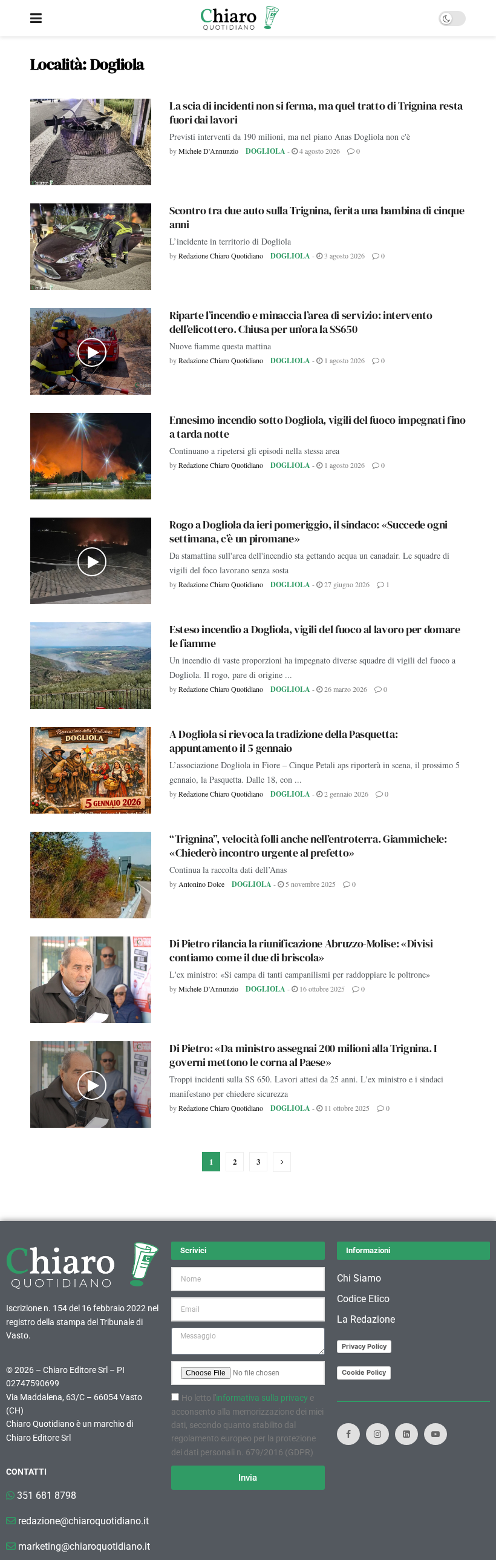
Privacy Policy (364, 1346)
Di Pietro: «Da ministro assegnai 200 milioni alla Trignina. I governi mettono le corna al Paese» (303, 1055)
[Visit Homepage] (240, 18)
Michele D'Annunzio (208, 151)
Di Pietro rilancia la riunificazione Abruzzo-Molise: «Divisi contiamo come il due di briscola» (300, 950)
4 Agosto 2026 (319, 151)
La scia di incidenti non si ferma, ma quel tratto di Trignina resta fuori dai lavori (316, 112)
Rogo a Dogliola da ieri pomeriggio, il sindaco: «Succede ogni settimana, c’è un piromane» (308, 531)
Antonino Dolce (201, 884)
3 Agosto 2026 (343, 255)
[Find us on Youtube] (435, 1434)
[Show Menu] (36, 18)
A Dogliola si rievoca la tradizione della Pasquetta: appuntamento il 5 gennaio (283, 740)
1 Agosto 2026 (343, 360)
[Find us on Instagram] (377, 1434)
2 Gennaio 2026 (345, 793)
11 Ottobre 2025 (346, 1108)
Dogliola (266, 151)
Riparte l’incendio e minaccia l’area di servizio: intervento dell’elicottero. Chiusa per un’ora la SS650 (300, 322)
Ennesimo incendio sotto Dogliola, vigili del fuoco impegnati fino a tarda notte (317, 426)
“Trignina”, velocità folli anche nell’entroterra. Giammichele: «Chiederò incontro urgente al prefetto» (308, 845)
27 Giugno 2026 (346, 584)
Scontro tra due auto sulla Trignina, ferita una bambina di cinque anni (317, 217)
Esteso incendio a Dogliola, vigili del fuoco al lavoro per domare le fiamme (314, 636)
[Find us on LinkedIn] (406, 1434)
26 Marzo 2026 (344, 689)
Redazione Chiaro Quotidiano (220, 255)
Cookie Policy (364, 1372)
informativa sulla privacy (262, 1398)
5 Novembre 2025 (310, 884)
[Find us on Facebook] (348, 1434)
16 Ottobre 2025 (321, 988)
